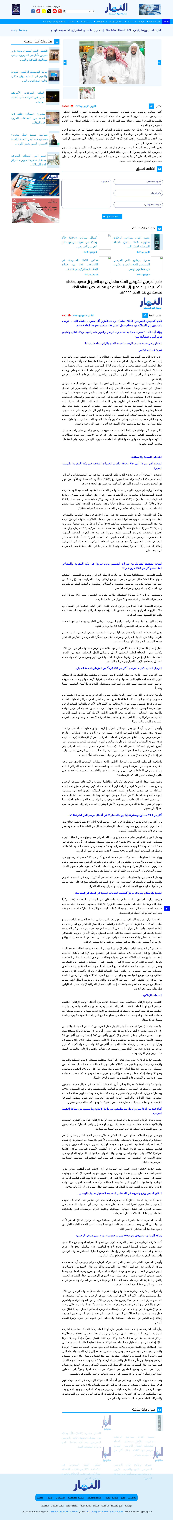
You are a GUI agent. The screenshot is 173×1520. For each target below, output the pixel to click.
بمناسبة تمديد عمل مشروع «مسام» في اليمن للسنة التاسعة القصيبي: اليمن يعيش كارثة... (29, 139)
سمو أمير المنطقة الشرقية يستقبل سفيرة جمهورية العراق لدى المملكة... (28, 160)
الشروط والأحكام (94, 1497)
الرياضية (141, 21)
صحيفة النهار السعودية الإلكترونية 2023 (105, 1511)
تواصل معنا (47, 21)
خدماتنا (40, 1497)
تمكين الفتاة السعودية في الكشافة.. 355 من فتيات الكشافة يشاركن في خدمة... (79, 264)
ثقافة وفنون (117, 21)
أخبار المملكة (154, 21)
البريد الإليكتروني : (152, 204)
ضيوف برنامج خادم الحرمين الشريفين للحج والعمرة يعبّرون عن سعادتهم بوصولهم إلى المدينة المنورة (133, 1457)
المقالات (71, 21)
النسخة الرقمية (59, 21)
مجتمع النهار (102, 21)
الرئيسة (166, 21)
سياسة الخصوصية (76, 1497)
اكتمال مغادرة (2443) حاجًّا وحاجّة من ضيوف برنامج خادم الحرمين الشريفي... (79, 242)
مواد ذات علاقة (143, 228)
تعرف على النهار (128, 1497)
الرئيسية (24, 30)
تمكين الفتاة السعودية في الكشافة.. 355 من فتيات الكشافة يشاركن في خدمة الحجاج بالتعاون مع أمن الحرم (80, 1457)
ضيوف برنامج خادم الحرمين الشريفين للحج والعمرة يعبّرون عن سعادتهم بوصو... (132, 264)
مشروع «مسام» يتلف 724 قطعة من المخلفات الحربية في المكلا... (28, 118)
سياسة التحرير (111, 1497)
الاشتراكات (60, 1497)
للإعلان (50, 1497)
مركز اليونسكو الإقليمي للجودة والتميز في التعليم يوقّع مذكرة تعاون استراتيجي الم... (29, 76)
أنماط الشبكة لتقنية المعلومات (64, 1511)
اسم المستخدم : (154, 181)
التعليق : (105, 181)
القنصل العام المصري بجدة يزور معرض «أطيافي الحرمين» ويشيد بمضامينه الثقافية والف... (29, 55)
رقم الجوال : (155, 193)
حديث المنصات (85, 21)
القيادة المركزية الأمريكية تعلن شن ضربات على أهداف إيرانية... (28, 97)
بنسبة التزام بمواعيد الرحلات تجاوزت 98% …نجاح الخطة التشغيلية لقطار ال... (132, 242)
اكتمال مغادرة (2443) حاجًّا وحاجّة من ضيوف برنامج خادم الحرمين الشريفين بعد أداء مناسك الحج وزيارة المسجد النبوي (81, 1425)
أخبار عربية (15, 30)
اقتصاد (130, 21)
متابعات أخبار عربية (38, 41)
